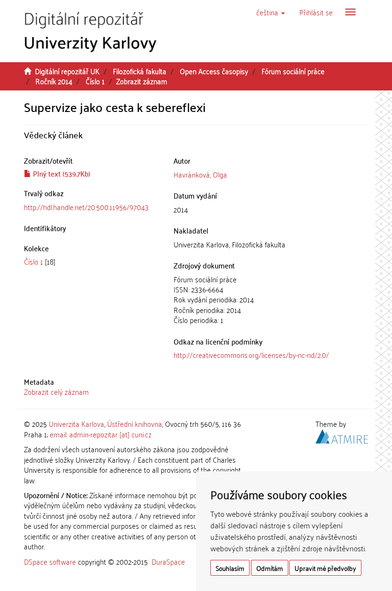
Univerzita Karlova (76, 423)
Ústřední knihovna (134, 423)
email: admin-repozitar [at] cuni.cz (101, 434)
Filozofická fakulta (139, 71)
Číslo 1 (95, 81)
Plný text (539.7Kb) (60, 173)
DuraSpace (168, 561)
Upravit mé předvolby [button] (325, 568)
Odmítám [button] (269, 568)
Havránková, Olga (200, 174)
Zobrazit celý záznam (56, 391)
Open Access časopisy (214, 71)
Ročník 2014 (53, 81)
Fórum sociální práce (293, 71)
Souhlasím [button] (230, 568)
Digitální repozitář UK (67, 71)
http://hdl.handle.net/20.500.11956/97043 (86, 206)
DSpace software (50, 561)
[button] (270, 12)
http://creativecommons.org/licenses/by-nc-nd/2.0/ (251, 354)
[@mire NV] (342, 435)
